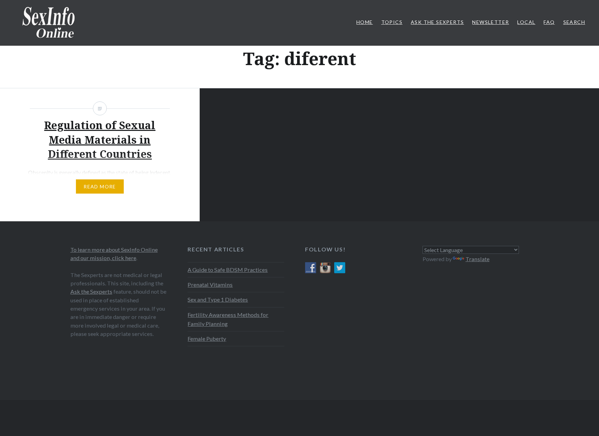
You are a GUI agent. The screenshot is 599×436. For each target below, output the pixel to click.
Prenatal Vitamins (210, 284)
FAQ (549, 22)
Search (574, 22)
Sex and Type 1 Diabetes (218, 299)
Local (526, 22)
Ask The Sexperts (437, 22)
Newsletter (490, 22)
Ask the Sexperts (91, 291)
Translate (477, 259)
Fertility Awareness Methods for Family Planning (228, 319)
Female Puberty (207, 338)
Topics (391, 22)
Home (364, 22)
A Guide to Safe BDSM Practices (228, 269)
